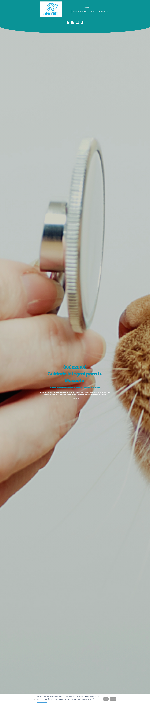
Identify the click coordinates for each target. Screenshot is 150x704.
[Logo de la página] (51, 9)
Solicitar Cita (75, 398)
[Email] (77, 22)
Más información (42, 702)
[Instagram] (72, 22)
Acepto (106, 699)
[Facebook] (68, 22)
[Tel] (82, 22)
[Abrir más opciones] (107, 11)
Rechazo (113, 699)
